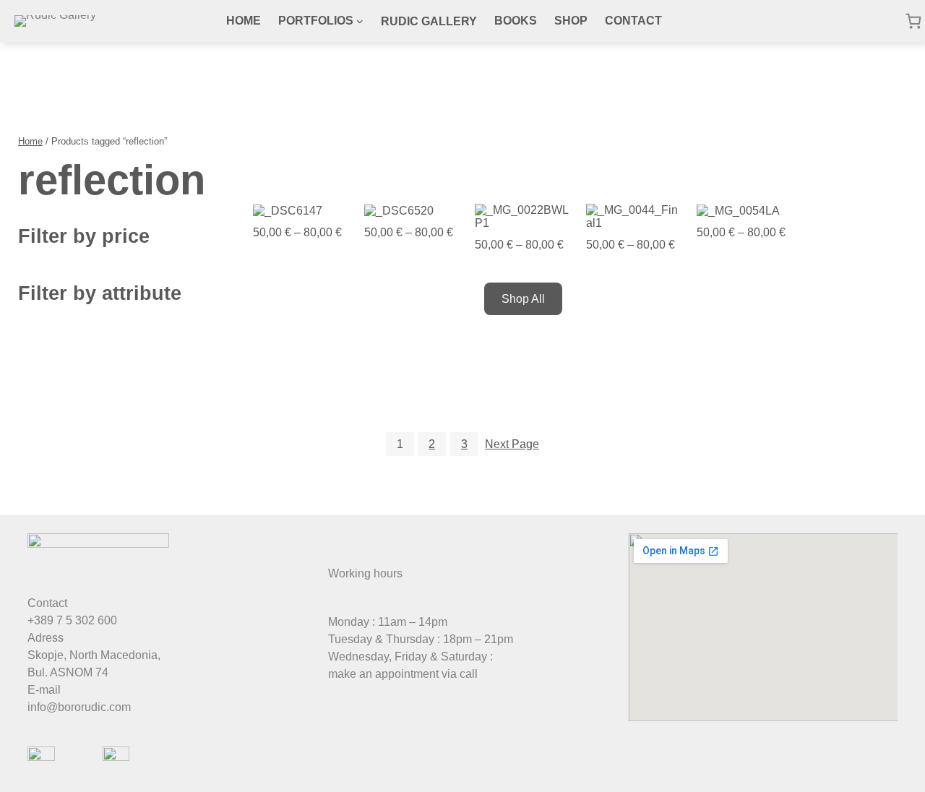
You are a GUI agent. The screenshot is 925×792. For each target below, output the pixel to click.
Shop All (523, 298)
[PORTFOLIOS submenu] (359, 21)
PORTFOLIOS (315, 20)
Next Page (512, 444)
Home (30, 141)
